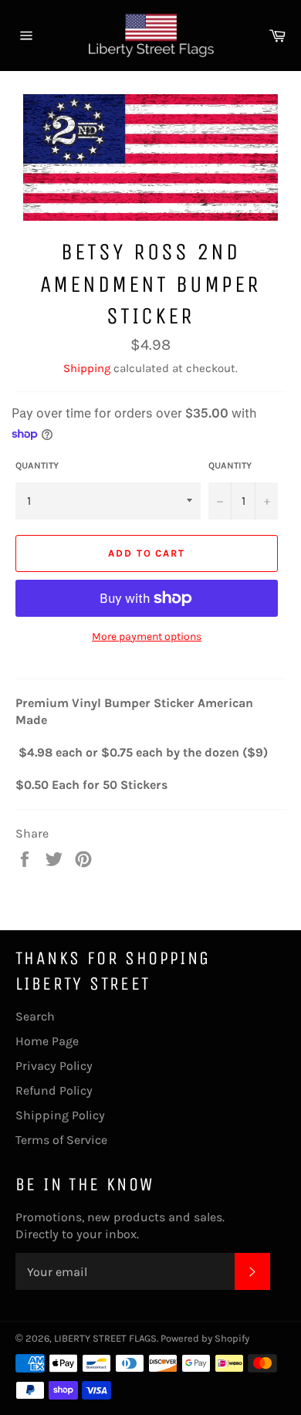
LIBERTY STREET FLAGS (105, 1338)
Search (35, 1016)
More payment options (146, 636)
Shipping (86, 368)
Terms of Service (61, 1139)
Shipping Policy (60, 1115)
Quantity (37, 465)
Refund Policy (54, 1090)
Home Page (47, 1041)
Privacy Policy (54, 1065)
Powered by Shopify (205, 1338)
